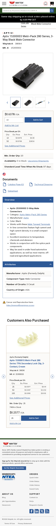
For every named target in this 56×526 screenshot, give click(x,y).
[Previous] (7, 102)
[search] (52, 11)
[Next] (49, 102)
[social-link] (32, 511)
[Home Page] (18, 4)
